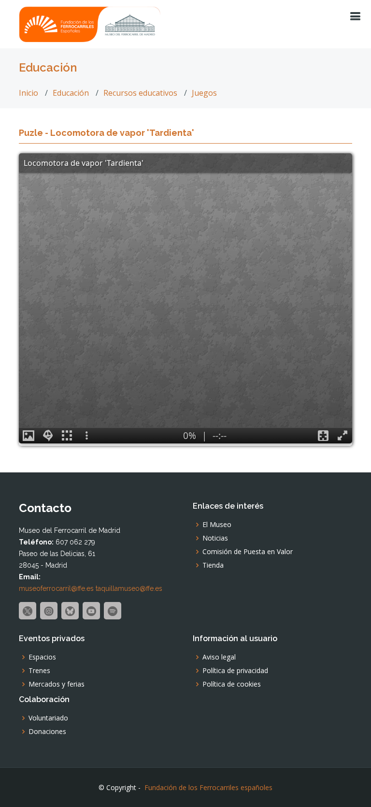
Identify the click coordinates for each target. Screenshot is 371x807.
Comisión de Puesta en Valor (247, 551)
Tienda (213, 565)
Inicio (28, 93)
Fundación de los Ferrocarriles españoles (208, 787)
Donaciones (47, 731)
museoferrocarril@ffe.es (56, 588)
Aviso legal (219, 657)
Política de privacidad (235, 670)
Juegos (204, 93)
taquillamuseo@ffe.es (129, 588)
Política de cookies (231, 684)
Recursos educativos (140, 93)
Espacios (42, 657)
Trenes (39, 670)
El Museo (216, 524)
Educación (71, 93)
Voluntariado (48, 718)
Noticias (215, 538)
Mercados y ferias (57, 684)
